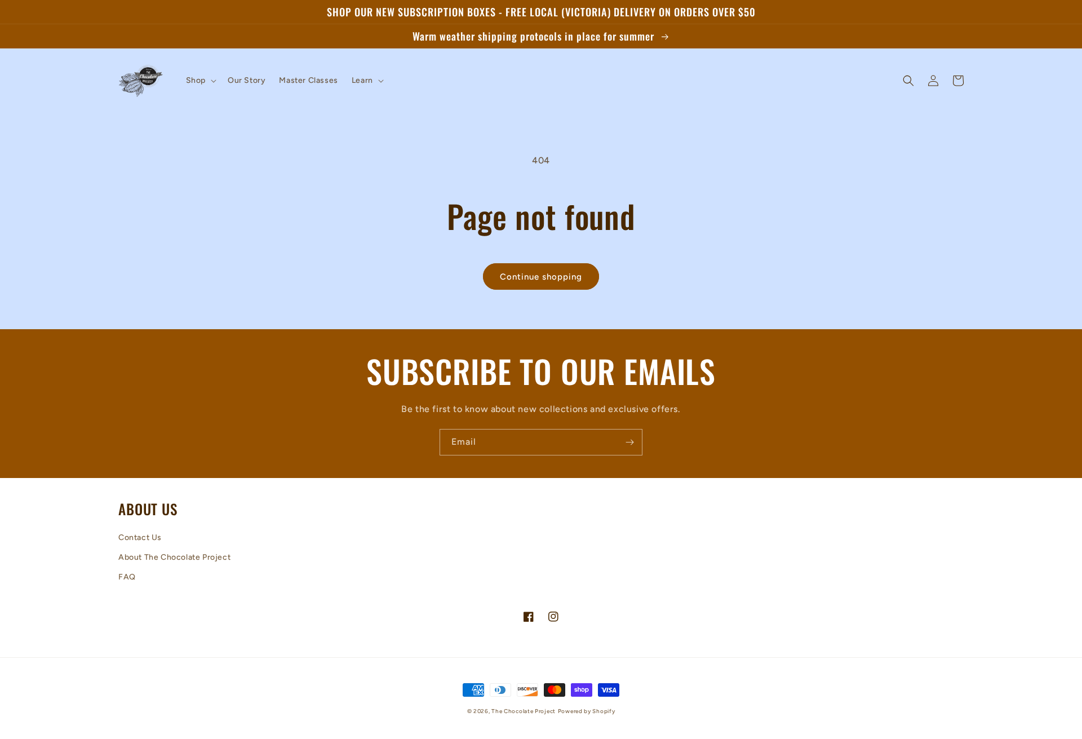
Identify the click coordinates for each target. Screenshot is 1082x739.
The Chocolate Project (523, 711)
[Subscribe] (629, 442)
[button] (200, 80)
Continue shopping (541, 277)
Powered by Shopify (586, 711)
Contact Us (140, 537)
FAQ (127, 577)
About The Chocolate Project (174, 557)
